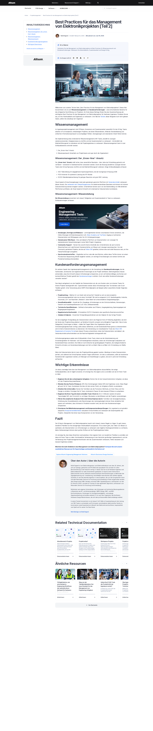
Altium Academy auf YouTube (96, 235)
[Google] (84, 58)
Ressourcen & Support (72, 3)
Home (26, 15)
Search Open (98, 3)
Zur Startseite (92, 605)
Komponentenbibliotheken (73, 410)
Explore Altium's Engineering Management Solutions (71, 454)
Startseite (28, 8)
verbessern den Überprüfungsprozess (79, 184)
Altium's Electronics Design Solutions (102, 454)
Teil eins (102, 116)
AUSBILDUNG (64, 8)
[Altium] (12, 3)
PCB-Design (39, 8)
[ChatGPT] (73, 58)
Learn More (64, 224)
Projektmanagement (35, 15)
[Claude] (80, 58)
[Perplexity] (77, 58)
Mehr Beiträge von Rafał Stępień (80, 512)
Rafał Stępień (64, 35)
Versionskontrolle (113, 182)
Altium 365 (89, 249)
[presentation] (126, 522)
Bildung (88, 3)
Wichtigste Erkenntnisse (35, 44)
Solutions (55, 3)
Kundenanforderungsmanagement (38, 41)
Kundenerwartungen (85, 276)
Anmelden (141, 3)
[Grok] (87, 58)
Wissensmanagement (34, 29)
